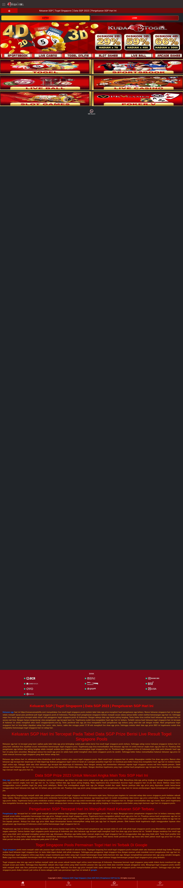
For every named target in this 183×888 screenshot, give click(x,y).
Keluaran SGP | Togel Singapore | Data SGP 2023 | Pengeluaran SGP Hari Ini (91, 878)
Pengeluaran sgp (10, 814)
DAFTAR (45, 18)
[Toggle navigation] (4, 4)
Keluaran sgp (8, 712)
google (94, 870)
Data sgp (6, 780)
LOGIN (134, 18)
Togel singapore (9, 850)
